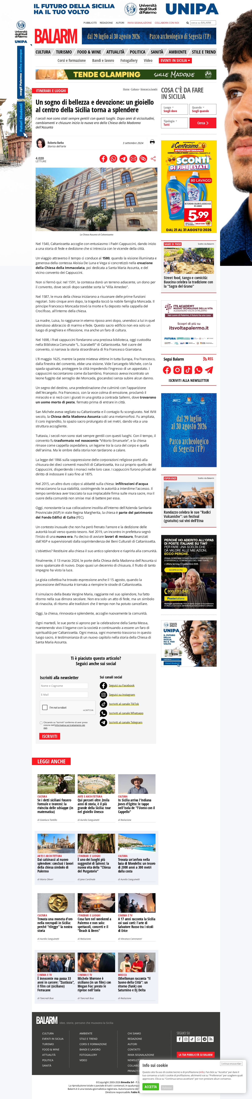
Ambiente (86, 1033)
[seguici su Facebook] (179, 1039)
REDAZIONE (106, 22)
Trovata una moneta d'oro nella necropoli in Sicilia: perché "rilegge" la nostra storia (55, 925)
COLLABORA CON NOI (167, 22)
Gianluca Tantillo (48, 820)
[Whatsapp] (103, 713)
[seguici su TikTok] (192, 1039)
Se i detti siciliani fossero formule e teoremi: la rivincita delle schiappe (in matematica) (55, 806)
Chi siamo (134, 1033)
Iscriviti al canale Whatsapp (126, 713)
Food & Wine (50, 1049)
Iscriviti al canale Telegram (125, 722)
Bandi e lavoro (103, 60)
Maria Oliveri (46, 879)
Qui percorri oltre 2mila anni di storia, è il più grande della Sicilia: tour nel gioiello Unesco (94, 806)
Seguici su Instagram (122, 694)
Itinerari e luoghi (149, 89)
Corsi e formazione (72, 60)
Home (126, 89)
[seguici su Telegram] (204, 1039)
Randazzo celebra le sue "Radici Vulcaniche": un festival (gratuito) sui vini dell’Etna (187, 516)
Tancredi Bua (46, 998)
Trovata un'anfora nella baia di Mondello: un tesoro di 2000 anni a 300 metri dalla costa (137, 865)
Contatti (134, 1049)
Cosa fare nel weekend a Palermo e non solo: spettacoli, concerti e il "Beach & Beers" (94, 925)
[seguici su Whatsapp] (198, 1039)
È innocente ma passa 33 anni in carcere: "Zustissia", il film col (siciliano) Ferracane (56, 984)
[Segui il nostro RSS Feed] (211, 1039)
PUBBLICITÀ (90, 22)
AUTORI (120, 22)
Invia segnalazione (141, 1055)
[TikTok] (103, 704)
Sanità (46, 1065)
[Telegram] (103, 722)
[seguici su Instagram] (186, 1039)
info (202, 1072)
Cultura (135, 89)
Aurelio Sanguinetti (89, 820)
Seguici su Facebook (121, 685)
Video (148, 60)
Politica (47, 1060)
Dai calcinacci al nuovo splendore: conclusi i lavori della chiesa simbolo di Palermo (55, 865)
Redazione (126, 820)
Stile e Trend (88, 1038)
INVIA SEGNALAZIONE (139, 22)
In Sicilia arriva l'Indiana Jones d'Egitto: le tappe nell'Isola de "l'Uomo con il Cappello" (136, 806)
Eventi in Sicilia (52, 1038)
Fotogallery (128, 60)
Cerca (201, 122)
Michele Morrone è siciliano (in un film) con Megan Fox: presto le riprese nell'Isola (94, 984)
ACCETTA (151, 1086)
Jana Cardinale (87, 879)
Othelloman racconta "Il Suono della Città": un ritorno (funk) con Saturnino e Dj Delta (134, 984)
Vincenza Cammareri (131, 938)
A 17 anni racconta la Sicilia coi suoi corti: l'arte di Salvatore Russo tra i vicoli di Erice (136, 925)
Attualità (49, 1055)
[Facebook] (103, 685)
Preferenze (167, 1088)
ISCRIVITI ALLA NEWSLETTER (189, 380)
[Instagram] (103, 694)
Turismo (48, 1044)
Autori (132, 1044)
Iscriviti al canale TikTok (124, 704)
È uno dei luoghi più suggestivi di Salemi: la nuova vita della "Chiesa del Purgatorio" (94, 865)
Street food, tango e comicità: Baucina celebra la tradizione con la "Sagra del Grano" (188, 282)
